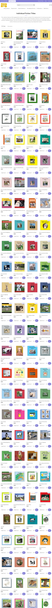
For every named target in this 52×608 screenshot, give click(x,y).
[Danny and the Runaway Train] (32, 246)
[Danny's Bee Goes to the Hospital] (7, 351)
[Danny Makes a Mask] (32, 308)
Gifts (46, 1)
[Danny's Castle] (45, 351)
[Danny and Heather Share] (7, 203)
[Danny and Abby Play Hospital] (7, 160)
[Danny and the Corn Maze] (32, 225)
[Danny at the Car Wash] (45, 246)
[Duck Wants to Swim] (45, 476)
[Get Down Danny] (32, 519)
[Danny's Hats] (7, 414)
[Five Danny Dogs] (45, 497)
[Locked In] (19, 583)
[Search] (34, 5)
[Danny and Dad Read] (45, 182)
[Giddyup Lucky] (45, 519)
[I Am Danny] (19, 562)
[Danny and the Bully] (19, 225)
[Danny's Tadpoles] (45, 435)
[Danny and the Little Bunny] (7, 246)
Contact (49, 1)
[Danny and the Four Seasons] (45, 225)
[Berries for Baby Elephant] (7, 98)
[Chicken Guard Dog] (19, 119)
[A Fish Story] (32, 497)
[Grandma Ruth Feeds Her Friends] (7, 540)
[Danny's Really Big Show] (7, 435)
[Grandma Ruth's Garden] (19, 540)
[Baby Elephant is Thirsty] (45, 56)
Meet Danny (46, 8)
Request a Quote (12, 1)
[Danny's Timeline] (7, 456)
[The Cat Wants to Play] (7, 119)
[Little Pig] (45, 562)
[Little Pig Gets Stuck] (7, 583)
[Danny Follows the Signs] (19, 266)
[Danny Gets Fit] (32, 266)
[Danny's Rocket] (19, 435)
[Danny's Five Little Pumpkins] (32, 373)
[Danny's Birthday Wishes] (32, 351)
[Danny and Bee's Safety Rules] (7, 182)
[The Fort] (7, 519)
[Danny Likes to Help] (45, 287)
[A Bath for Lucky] (32, 77)
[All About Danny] (45, 34)
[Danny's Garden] (19, 393)
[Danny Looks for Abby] (19, 308)
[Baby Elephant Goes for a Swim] (32, 56)
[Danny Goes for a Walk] (45, 266)
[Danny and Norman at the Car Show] (19, 203)
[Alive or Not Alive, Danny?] (32, 34)
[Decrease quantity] (7, 47)
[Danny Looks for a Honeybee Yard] (7, 308)
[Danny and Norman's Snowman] (45, 203)
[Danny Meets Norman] (45, 308)
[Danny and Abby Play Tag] (19, 160)
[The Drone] (32, 476)
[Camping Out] (45, 98)
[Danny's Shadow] (32, 435)
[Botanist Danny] (32, 98)
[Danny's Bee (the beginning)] (45, 330)
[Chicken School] (32, 119)
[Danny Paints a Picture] (7, 330)
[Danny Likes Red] (32, 287)
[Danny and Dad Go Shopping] (32, 182)
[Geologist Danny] (19, 519)
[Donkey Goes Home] (19, 476)
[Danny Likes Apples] (19, 287)
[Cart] (51, 5)
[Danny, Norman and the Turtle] (7, 476)
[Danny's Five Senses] (45, 373)
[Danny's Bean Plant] (32, 330)
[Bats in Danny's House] (45, 77)
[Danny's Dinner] (7, 373)
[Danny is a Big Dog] (7, 287)
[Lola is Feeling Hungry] (45, 583)
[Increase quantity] (8, 47)
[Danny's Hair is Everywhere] (45, 393)
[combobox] (26, 5)
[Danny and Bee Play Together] (32, 160)
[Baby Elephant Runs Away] (7, 77)
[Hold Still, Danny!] (7, 562)
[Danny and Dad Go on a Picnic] (19, 182)
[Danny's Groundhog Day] (32, 393)
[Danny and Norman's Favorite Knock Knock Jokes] (32, 203)
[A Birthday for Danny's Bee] (19, 98)
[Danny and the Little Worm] (19, 246)
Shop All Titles (40, 1)
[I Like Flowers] (32, 562)
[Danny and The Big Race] (7, 225)
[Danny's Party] (32, 414)
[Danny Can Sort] (7, 266)
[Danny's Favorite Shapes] (19, 373)
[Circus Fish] (7, 139)
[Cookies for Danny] (19, 139)
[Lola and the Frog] (32, 583)
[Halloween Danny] (45, 540)
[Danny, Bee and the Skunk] (45, 456)
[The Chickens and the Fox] (45, 119)
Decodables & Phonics (31, 8)
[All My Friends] (7, 56)
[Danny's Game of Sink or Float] (7, 393)
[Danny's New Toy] (19, 414)
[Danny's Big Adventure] (19, 351)
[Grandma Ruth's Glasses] (32, 540)
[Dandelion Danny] (32, 139)
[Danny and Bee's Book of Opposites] (45, 160)
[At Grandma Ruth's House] (19, 56)
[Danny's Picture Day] (45, 414)
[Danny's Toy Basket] (19, 456)
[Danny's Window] (32, 456)
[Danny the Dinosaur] (19, 330)
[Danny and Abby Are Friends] (45, 139)
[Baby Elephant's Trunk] (19, 77)
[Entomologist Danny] (7, 497)
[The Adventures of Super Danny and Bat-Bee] (19, 34)
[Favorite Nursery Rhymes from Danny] (19, 497)
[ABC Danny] (7, 34)
